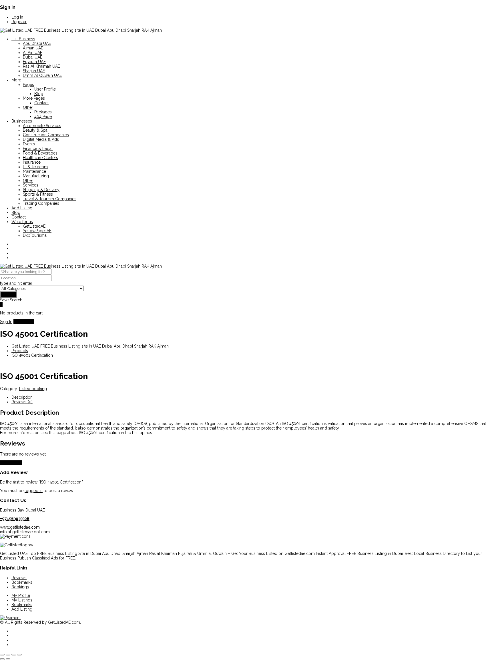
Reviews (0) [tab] (22, 402)
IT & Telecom (35, 167)
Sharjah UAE (34, 71)
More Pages (34, 98)
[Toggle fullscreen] (8, 654)
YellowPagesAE (37, 230)
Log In (17, 17)
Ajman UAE (33, 48)
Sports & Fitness (38, 194)
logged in (34, 490)
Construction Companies (46, 135)
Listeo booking (33, 388)
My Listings (21, 600)
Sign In (6, 321)
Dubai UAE (32, 57)
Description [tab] (22, 397)
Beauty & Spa (35, 130)
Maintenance (34, 171)
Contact (41, 103)
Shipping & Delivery (41, 189)
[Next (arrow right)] (8, 659)
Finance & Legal (38, 148)
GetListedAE (34, 226)
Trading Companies (41, 203)
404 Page (43, 116)
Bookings (20, 587)
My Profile (20, 595)
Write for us (22, 221)
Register (19, 21)
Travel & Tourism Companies (49, 198)
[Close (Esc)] (19, 654)
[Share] (13, 654)
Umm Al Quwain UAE (42, 75)
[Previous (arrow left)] (2, 659)
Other (28, 107)
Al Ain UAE (32, 52)
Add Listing (21, 208)
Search (8, 294)
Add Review (11, 462)
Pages (28, 84)
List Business (23, 39)
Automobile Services (42, 125)
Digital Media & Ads (41, 139)
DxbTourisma (35, 235)
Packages (43, 112)
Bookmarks (21, 582)
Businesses (21, 121)
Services (30, 185)
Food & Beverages (40, 153)
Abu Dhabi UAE (37, 43)
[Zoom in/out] (2, 654)
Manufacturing (36, 176)
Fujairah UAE (34, 61)
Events (29, 144)
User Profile (45, 89)
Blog (38, 93)
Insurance (32, 162)
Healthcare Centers (40, 157)
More (16, 80)
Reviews (19, 577)
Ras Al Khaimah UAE (41, 66)
